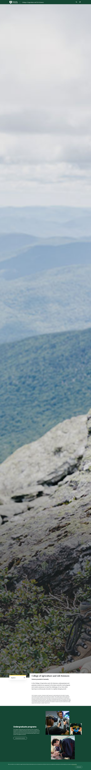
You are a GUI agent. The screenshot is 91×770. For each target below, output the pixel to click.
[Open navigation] (24, 678)
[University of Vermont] (9, 3)
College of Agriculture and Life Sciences (33, 2)
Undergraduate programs (20, 738)
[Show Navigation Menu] (80, 2)
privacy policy (74, 764)
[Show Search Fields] (76, 2)
